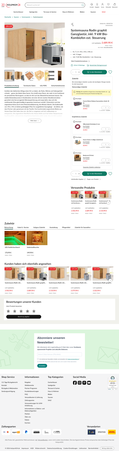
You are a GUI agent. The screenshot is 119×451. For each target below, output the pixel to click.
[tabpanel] (35, 106)
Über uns (28, 417)
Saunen (93, 12)
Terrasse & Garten (49, 12)
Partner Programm (31, 388)
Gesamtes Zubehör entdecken (91, 167)
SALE (104, 12)
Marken (27, 414)
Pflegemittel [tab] (66, 227)
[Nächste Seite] (61, 75)
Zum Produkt (86, 105)
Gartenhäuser (18, 12)
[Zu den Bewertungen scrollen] (109, 25)
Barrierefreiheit (93, 448)
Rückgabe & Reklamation (10, 388)
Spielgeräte (33, 12)
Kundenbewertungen (32, 391)
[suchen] (83, 5)
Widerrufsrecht (40, 448)
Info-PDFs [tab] (43, 85)
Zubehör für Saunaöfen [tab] (82, 227)
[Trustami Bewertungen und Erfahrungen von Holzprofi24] (112, 383)
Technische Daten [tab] (29, 85)
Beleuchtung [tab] (9, 227)
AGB (31, 448)
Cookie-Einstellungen (70, 448)
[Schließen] (109, 92)
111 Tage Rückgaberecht (10, 382)
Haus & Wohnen (68, 12)
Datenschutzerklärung (54, 448)
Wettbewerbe (29, 385)
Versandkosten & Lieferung (34, 397)
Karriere (27, 423)
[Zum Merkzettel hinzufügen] (110, 72)
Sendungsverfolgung (8, 391)
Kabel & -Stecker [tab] (23, 227)
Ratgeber (28, 382)
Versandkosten (43, 440)
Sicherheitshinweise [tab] (58, 85)
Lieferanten (83, 448)
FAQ (26, 394)
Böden (82, 12)
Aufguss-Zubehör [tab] (39, 227)
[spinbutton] (76, 72)
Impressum (25, 448)
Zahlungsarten (29, 400)
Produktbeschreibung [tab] (12, 85)
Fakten (27, 420)
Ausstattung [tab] (54, 227)
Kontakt (4, 385)
